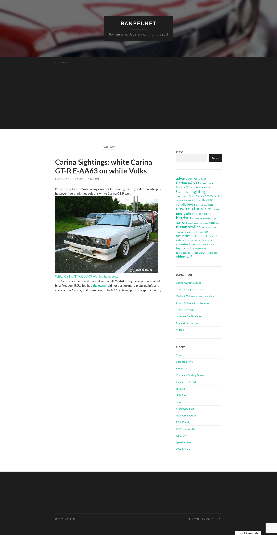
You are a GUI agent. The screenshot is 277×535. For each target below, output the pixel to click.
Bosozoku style (184, 361)
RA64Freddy (183, 422)
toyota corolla (183, 252)
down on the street (194, 209)
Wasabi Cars (183, 449)
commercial (211, 196)
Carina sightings (192, 191)
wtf (189, 257)
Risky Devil (182, 435)
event (216, 210)
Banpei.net (139, 23)
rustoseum (183, 236)
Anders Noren (205, 519)
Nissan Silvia (215, 222)
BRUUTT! (181, 368)
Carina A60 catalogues (188, 282)
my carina (204, 223)
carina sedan (203, 187)
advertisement (188, 178)
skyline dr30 (181, 240)
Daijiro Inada (201, 205)
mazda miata (193, 223)
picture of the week (195, 232)
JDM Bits (181, 395)
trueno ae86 (213, 252)
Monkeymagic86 (185, 408)
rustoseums (198, 235)
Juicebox (181, 401)
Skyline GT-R (192, 240)
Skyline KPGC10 (205, 240)
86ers (179, 355)
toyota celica (200, 249)
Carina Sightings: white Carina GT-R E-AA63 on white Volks (103, 166)
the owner (100, 285)
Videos (180, 329)
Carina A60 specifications (190, 289)
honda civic (197, 218)
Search (179, 151)
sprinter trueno (188, 244)
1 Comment (95, 178)
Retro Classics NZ (186, 428)
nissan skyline (188, 227)
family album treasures (193, 214)
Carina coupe (206, 183)
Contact (60, 62)
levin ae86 (181, 222)
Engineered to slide (186, 381)
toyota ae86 (207, 244)
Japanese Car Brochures (189, 316)
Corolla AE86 (204, 200)
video (180, 257)
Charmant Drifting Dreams (191, 375)
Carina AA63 (186, 183)
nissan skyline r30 (209, 227)
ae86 (203, 178)
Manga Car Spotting (187, 322)
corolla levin (185, 204)
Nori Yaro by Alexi (186, 415)
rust (206, 231)
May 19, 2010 (63, 178)
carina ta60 (181, 196)
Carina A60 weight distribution (193, 302)
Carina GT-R (184, 187)
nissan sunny (181, 232)
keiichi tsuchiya (209, 218)
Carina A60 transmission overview (195, 296)
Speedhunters (183, 442)
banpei (79, 178)
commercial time (185, 200)
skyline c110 (211, 236)
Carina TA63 (195, 196)
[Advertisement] (138, 106)
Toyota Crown (198, 252)
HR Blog (180, 388)
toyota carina (185, 248)
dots (210, 204)
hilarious (183, 218)
